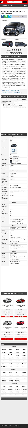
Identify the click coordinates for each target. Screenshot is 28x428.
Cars (11, 5)
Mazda (17, 352)
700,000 (17, 378)
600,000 (10, 378)
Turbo (4, 386)
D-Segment (24, 389)
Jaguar (17, 363)
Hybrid (17, 386)
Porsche (10, 363)
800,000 (24, 378)
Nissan (3, 352)
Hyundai (17, 361)
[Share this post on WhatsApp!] (6, 17)
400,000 (24, 375)
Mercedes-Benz (10, 355)
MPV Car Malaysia (5, 90)
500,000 (4, 378)
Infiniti (17, 366)
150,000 (24, 372)
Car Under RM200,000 (14, 90)
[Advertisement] (14, 120)
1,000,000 (11, 380)
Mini (4, 361)
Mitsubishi (24, 355)
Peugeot (24, 358)
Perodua (4, 349)
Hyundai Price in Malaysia (7, 92)
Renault (24, 363)
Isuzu (17, 355)
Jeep (11, 366)
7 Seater (24, 392)
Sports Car (17, 394)
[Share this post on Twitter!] (9, 17)
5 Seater (17, 392)
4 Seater (10, 392)
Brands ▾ (24, 5)
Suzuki (10, 352)
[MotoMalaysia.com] (2, 3)
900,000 (4, 380)
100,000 (17, 372)
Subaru (17, 358)
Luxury (10, 394)
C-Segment (17, 389)
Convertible (4, 394)
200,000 (4, 375)
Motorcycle (5, 5)
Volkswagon (10, 358)
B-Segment (10, 389)
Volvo (10, 361)
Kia (4, 358)
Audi (24, 361)
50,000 (4, 372)
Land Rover (4, 366)
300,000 (17, 375)
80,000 (10, 372)
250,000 (10, 375)
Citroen (4, 363)
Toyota (24, 349)
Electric (24, 386)
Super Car (24, 394)
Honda (17, 349)
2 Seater (4, 392)
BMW (24, 352)
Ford (4, 355)
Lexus (24, 366)
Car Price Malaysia (17, 92)
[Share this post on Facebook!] (2, 17)
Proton (10, 349)
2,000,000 (17, 380)
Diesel (10, 386)
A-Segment (4, 389)
